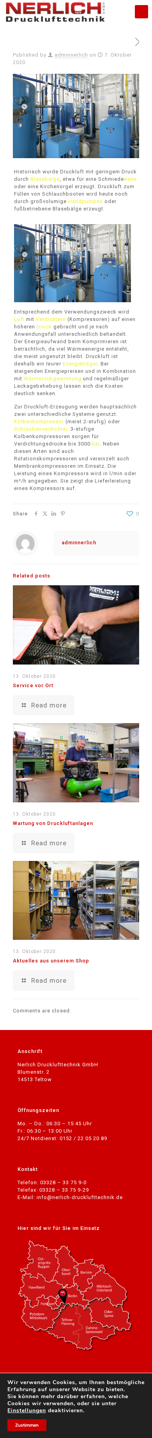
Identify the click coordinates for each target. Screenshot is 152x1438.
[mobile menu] (141, 11)
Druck (44, 327)
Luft (19, 319)
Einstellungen (26, 1410)
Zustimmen (27, 1425)
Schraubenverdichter (40, 429)
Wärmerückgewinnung (52, 378)
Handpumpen (85, 201)
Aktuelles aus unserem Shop (51, 961)
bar (96, 444)
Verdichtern (51, 319)
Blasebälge (45, 179)
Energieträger (80, 364)
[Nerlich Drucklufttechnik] (55, 11)
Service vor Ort (33, 685)
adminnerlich (71, 55)
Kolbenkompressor (39, 421)
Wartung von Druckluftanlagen (53, 823)
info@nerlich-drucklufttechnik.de (80, 1197)
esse (130, 179)
